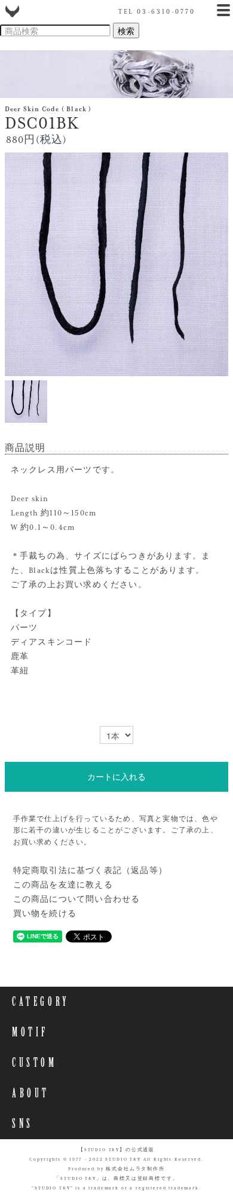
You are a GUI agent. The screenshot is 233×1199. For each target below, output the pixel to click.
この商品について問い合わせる (76, 899)
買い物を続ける (44, 914)
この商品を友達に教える (63, 885)
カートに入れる (116, 777)
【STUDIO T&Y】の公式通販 (116, 1150)
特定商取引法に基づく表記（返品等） (90, 871)
